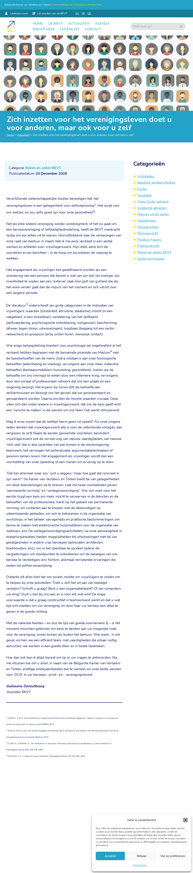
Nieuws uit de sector (153, 214)
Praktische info (148, 246)
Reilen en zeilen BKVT (43, 168)
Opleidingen (146, 220)
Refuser (141, 856)
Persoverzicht (147, 233)
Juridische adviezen (152, 208)
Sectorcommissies (151, 258)
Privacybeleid (140, 865)
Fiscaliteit (144, 195)
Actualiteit (79, 23)
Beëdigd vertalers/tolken (156, 182)
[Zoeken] (181, 26)
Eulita (141, 189)
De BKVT (55, 23)
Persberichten (148, 227)
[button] (185, 820)
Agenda (102, 23)
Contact (93, 29)
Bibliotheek (44, 29)
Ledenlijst (70, 29)
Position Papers (149, 239)
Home (38, 23)
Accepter (110, 856)
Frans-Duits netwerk (153, 201)
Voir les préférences (172, 856)
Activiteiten (145, 176)
